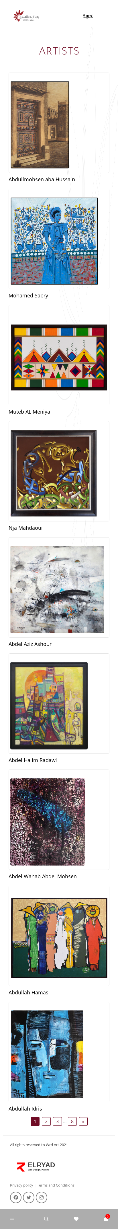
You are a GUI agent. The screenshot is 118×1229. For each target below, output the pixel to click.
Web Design (34, 1169)
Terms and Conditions (55, 1185)
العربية (89, 15)
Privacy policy (21, 1185)
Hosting (45, 1169)
